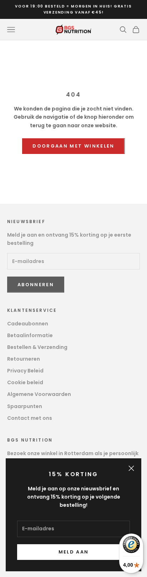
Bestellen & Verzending (37, 347)
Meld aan (74, 551)
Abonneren (35, 284)
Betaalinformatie (30, 335)
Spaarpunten (24, 406)
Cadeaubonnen (27, 323)
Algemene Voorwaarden (39, 394)
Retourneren (23, 358)
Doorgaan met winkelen (73, 146)
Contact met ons (29, 418)
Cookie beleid (25, 382)
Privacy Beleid (25, 370)
